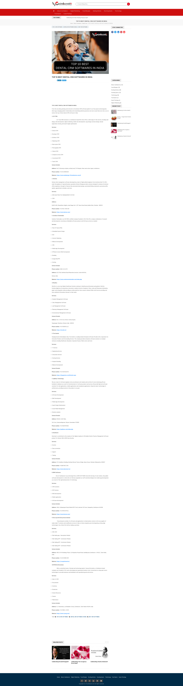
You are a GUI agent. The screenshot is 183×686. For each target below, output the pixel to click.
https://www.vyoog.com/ (63, 613)
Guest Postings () (115, 100)
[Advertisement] (80, 93)
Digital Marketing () (116, 102)
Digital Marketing (75, 11)
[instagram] (89, 680)
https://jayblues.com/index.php (64, 429)
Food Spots (58, 13)
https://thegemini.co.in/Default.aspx (66, 375)
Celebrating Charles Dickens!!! (124, 136)
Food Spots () (114, 97)
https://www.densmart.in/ (63, 469)
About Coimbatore (62, 11)
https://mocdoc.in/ (61, 330)
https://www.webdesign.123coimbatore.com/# (69, 175)
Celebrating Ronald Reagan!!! (124, 123)
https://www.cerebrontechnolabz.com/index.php (69, 279)
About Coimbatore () (117, 84)
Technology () (115, 95)
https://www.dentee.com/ (63, 212)
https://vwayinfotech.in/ (63, 561)
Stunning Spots (108, 11)
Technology (118, 11)
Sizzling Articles (97, 11)
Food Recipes (86, 11)
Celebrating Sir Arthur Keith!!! (123, 110)
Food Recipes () (115, 87)
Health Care (84, 23)
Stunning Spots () (116, 92)
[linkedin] (118, 32)
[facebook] (112, 32)
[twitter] (115, 32)
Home (71, 23)
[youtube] (124, 32)
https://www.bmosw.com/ (63, 514)
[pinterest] (121, 32)
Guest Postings (68, 13)
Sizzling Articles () (116, 90)
